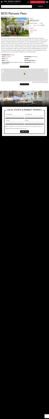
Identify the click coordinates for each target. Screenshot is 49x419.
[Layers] (45, 70)
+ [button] (2, 70)
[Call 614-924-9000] (28, 2)
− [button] (2, 72)
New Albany (8, 56)
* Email (7, 120)
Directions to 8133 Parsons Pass (40, 82)
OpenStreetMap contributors (43, 80)
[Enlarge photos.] (28, 19)
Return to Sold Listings (24, 66)
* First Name (8, 114)
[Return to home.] (13, 2)
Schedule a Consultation (37, 2)
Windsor (12, 54)
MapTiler (36, 80)
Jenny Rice (33, 30)
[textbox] (17, 6)
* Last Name (28, 114)
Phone (26, 120)
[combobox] (16, 6)
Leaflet (33, 80)
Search (40, 6)
